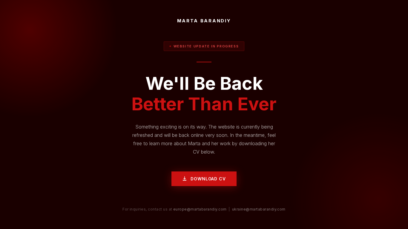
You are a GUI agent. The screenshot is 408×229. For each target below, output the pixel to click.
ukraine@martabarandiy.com (259, 209)
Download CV (208, 178)
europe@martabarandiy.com (200, 209)
